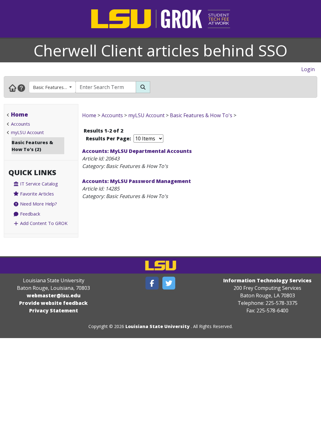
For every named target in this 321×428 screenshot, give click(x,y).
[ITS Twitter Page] (169, 283)
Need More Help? (38, 204)
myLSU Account (27, 132)
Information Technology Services (267, 280)
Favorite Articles (36, 194)
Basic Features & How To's (54, 87)
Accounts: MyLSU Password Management (136, 181)
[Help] (21, 87)
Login (308, 69)
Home (19, 114)
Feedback (29, 214)
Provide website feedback (53, 303)
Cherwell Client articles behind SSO (160, 50)
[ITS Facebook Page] (152, 283)
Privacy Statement (53, 310)
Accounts (20, 124)
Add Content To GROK (43, 223)
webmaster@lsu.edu (54, 295)
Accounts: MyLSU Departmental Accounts (137, 151)
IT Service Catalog (38, 183)
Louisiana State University (157, 326)
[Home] (12, 87)
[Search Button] (143, 87)
